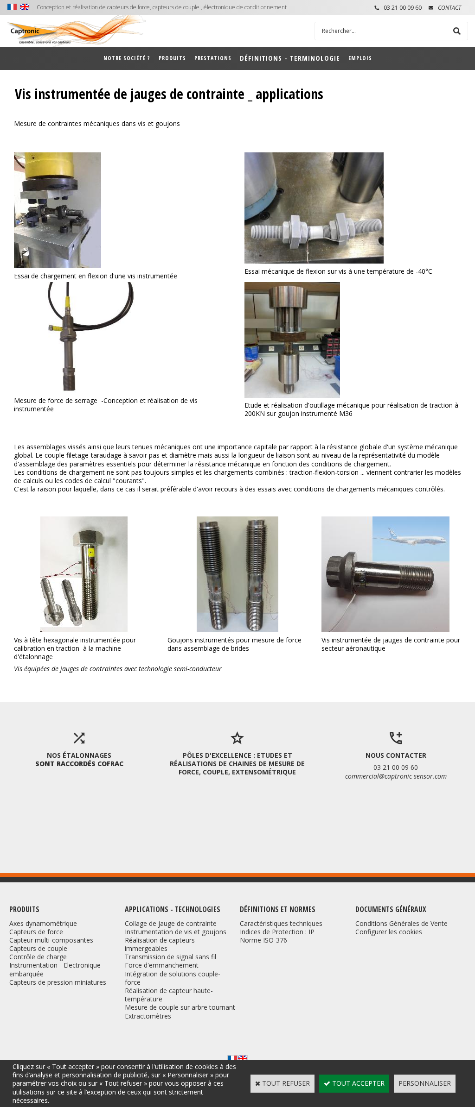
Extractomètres (148, 1016)
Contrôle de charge (38, 956)
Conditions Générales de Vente (401, 923)
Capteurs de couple (38, 948)
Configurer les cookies (388, 931)
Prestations (212, 58)
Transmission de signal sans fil (170, 956)
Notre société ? (126, 58)
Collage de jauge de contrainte (171, 923)
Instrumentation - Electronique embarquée (55, 969)
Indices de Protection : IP (277, 931)
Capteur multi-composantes (51, 940)
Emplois (360, 58)
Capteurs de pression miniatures (57, 982)
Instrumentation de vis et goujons (175, 931)
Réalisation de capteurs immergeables (160, 944)
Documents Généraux (390, 909)
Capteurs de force (36, 931)
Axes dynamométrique (43, 923)
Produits (172, 58)
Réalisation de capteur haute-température (169, 994)
